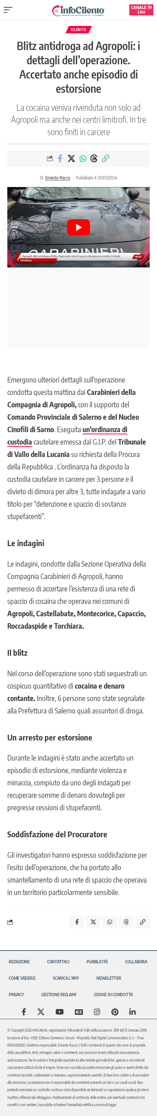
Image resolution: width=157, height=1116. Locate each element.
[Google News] (79, 1012)
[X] (40, 1012)
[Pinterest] (115, 1012)
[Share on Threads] (94, 158)
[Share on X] (71, 158)
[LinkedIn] (132, 1012)
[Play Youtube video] (78, 227)
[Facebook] (24, 1012)
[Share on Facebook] (60, 158)
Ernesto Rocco (57, 177)
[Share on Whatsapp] (83, 158)
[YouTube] (60, 1012)
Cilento (79, 29)
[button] (10, 10)
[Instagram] (97, 1012)
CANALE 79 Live (141, 10)
